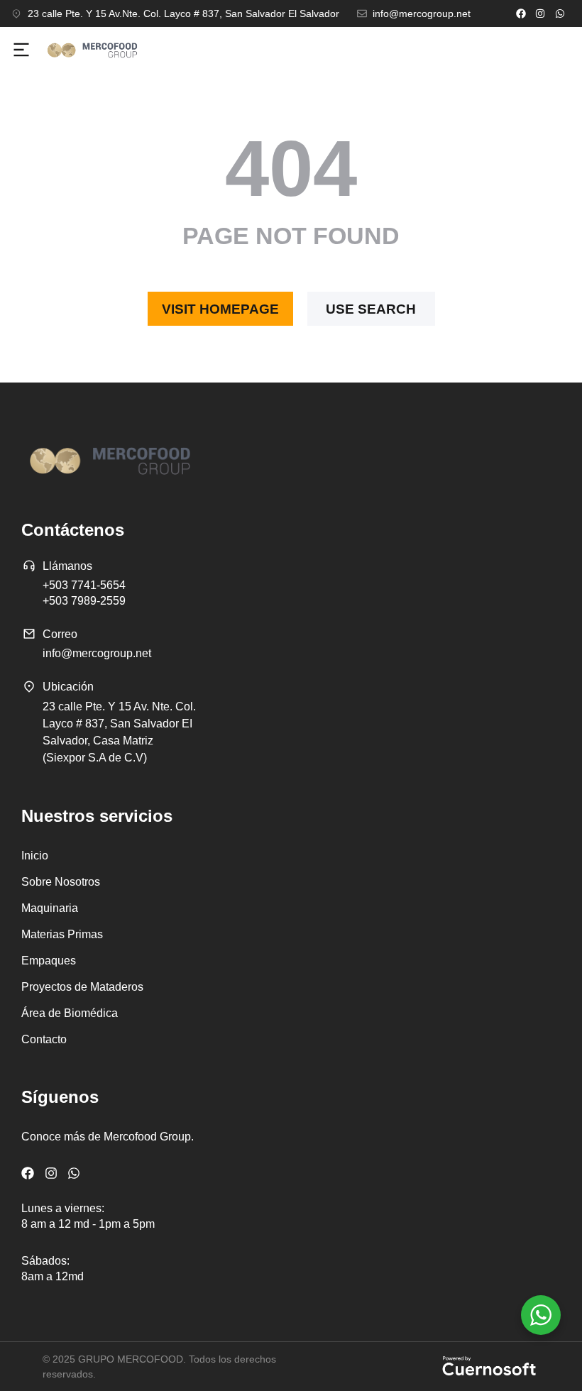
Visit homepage (220, 309)
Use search (371, 309)
